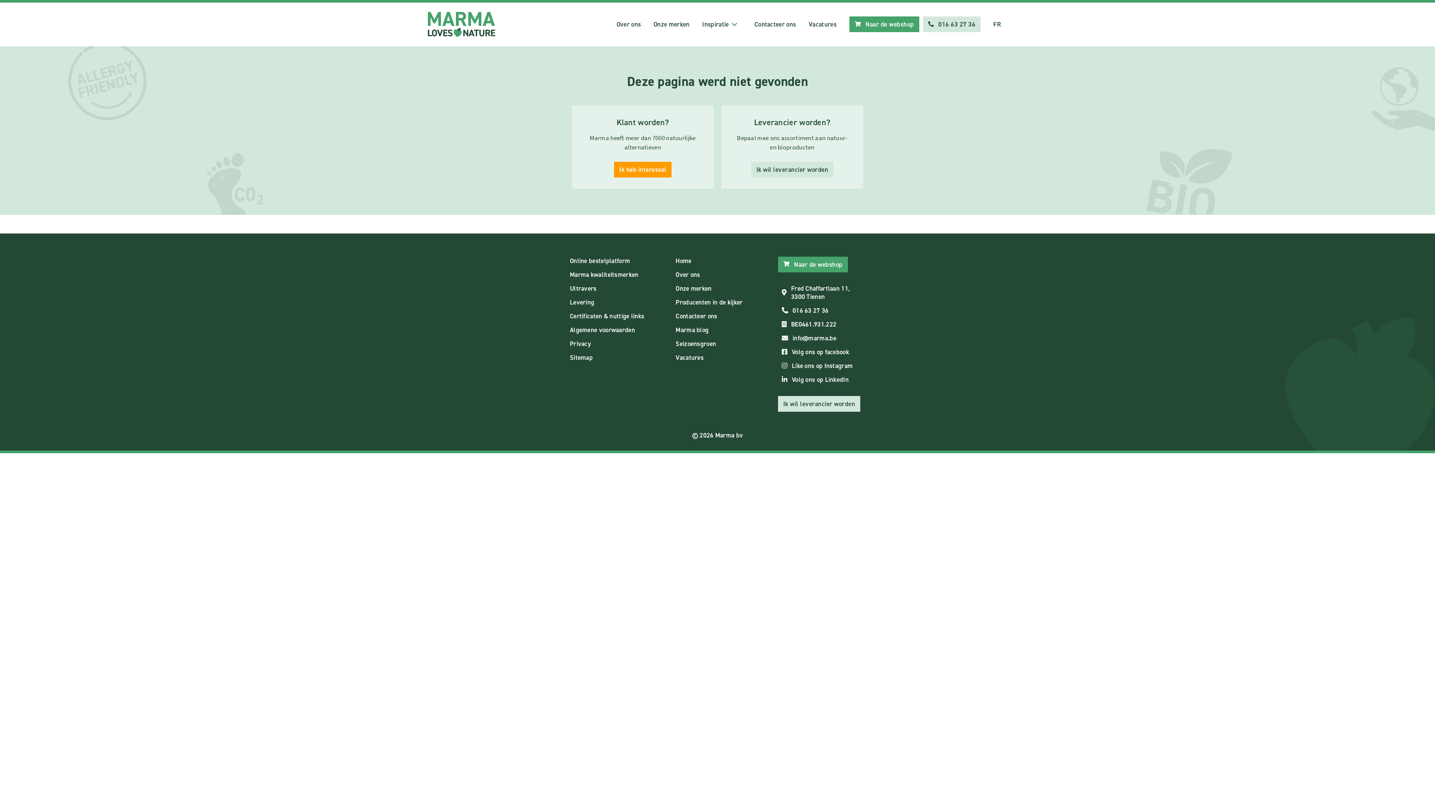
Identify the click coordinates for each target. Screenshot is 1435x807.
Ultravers (583, 288)
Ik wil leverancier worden (792, 170)
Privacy (580, 344)
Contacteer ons (775, 24)
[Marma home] (461, 24)
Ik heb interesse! (642, 170)
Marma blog (692, 330)
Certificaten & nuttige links (607, 316)
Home (683, 261)
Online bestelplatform (600, 261)
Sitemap (581, 357)
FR (997, 24)
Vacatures (823, 24)
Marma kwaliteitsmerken (604, 274)
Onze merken (671, 24)
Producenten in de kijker (709, 302)
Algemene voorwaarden (602, 330)
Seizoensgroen (696, 344)
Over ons (629, 24)
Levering (582, 302)
